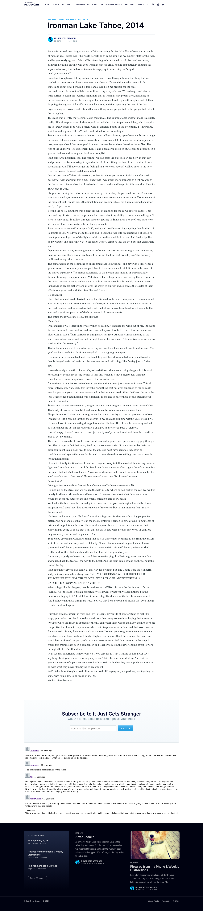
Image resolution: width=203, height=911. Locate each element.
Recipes (66, 4)
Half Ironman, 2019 (38, 840)
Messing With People (111, 4)
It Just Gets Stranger (65, 38)
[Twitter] (163, 4)
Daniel (61, 20)
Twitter (176, 901)
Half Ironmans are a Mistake (42, 865)
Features (130, 4)
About (141, 4)
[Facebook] (158, 4)
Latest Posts (153, 901)
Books (55, 4)
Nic (79, 20)
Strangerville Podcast (85, 4)
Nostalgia (71, 20)
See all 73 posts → (38, 878)
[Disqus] (101, 780)
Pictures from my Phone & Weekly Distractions (45, 853)
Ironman (52, 20)
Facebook (166, 901)
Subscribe (173, 4)
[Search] (153, 4)
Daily (46, 4)
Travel (86, 20)
